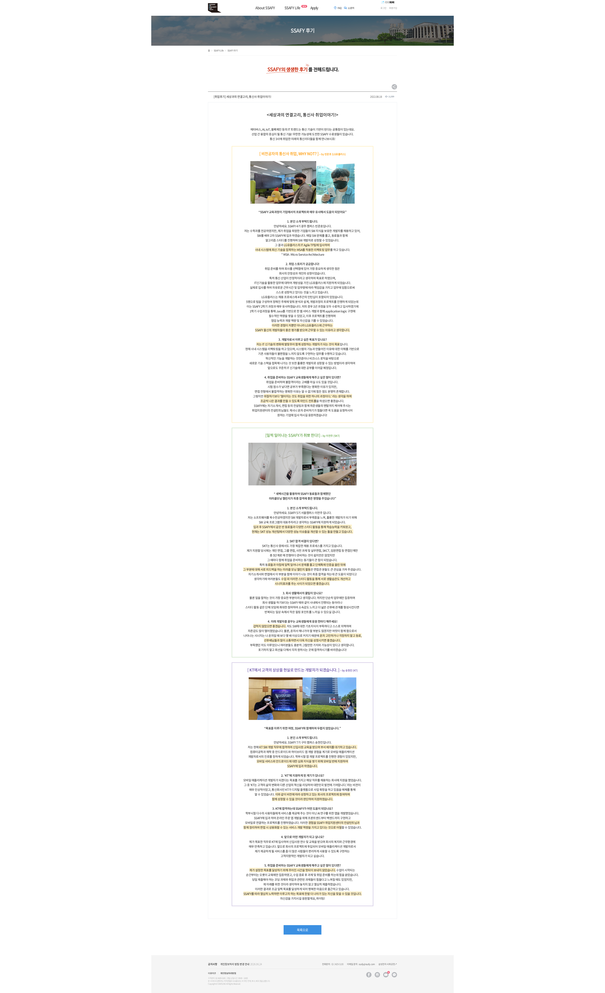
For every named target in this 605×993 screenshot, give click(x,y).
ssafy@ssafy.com (367, 964)
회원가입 (393, 7)
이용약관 (212, 973)
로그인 (383, 7)
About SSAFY (265, 7)
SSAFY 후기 (233, 50)
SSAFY (216, 8)
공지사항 (212, 964)
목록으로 (302, 930)
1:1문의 (351, 7)
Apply (314, 7)
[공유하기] (394, 86)
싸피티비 (388, 2)
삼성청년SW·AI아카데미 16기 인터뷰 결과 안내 (244, 964)
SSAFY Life (292, 7)
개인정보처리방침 (228, 973)
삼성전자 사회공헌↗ (387, 964)
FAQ (340, 7)
